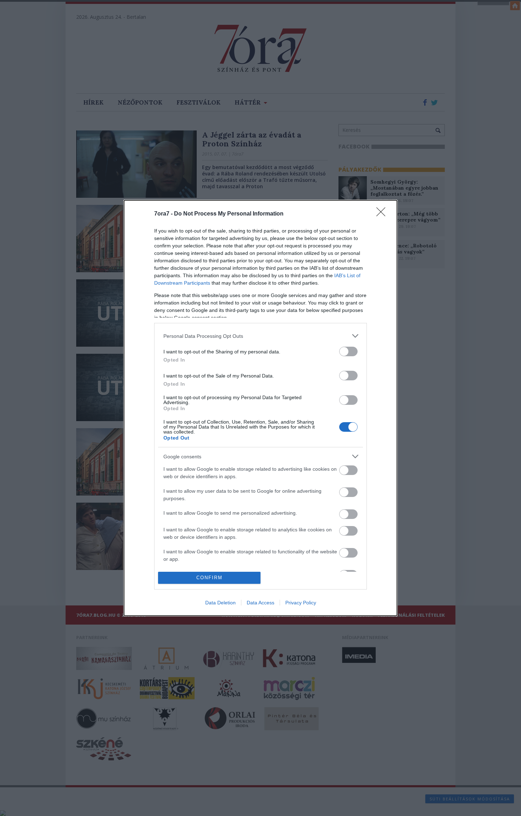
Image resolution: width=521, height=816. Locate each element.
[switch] (348, 351)
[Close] (383, 214)
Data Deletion (220, 602)
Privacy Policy (300, 602)
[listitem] (260, 336)
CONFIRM (209, 577)
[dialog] (260, 408)
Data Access (260, 602)
